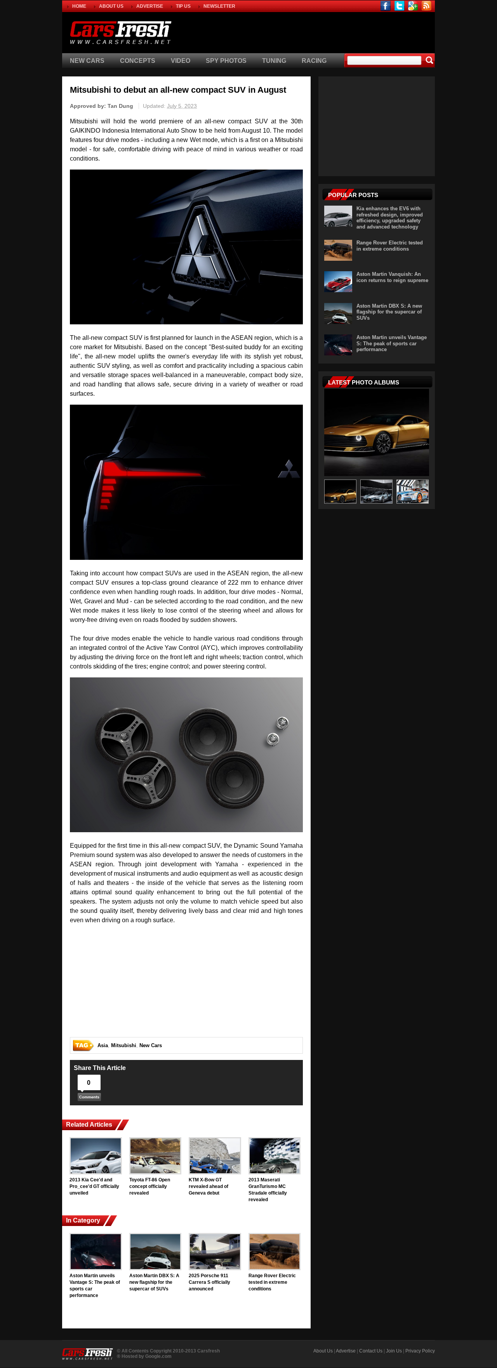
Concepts (137, 60)
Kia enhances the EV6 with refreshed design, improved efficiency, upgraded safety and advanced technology (389, 218)
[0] (89, 1099)
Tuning (274, 60)
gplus (413, 6)
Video (180, 60)
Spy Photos (226, 60)
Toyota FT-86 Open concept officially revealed (149, 1186)
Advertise (346, 1351)
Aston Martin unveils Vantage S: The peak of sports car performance (95, 1285)
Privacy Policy (420, 1351)
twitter (399, 6)
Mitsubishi (123, 1045)
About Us (323, 1351)
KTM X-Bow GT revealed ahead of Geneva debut (208, 1186)
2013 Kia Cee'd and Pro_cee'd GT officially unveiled (94, 1186)
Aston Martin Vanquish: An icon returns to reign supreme (392, 277)
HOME (79, 6)
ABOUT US (111, 6)
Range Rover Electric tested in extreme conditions (272, 1282)
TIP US (183, 6)
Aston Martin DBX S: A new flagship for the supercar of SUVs (154, 1282)
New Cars (87, 60)
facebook (386, 6)
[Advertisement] (343, 31)
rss (426, 6)
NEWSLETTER (219, 6)
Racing (314, 60)
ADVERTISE (149, 6)
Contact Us (370, 1351)
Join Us (394, 1351)
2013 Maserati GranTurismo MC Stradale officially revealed (267, 1189)
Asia (102, 1045)
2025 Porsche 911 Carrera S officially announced (209, 1282)
